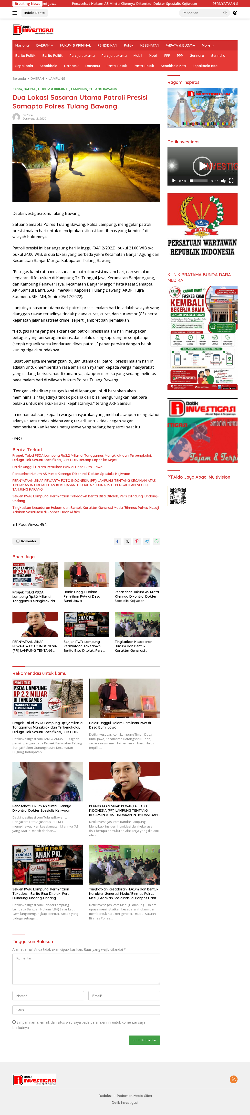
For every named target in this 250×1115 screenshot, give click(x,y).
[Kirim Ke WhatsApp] (156, 541)
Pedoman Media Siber (135, 1096)
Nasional (22, 45)
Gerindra (197, 55)
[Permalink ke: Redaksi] (16, 116)
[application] (202, 166)
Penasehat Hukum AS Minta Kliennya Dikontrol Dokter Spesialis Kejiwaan (88, 3)
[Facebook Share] (117, 541)
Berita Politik (25, 55)
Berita (17, 89)
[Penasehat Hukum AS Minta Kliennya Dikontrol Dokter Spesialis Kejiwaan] (137, 574)
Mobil (138, 55)
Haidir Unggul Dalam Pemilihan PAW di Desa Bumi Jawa (57, 467)
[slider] (199, 180)
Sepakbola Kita (173, 66)
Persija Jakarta (82, 55)
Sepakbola (24, 66)
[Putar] (173, 180)
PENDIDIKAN (107, 45)
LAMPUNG (79, 89)
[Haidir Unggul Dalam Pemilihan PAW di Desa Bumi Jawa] (86, 574)
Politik (129, 45)
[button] (225, 13)
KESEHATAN (149, 45)
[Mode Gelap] (235, 13)
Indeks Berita (34, 13)
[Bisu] (223, 180)
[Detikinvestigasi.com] (33, 29)
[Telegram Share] (146, 541)
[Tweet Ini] (127, 541)
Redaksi (28, 115)
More (206, 45)
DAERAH (43, 45)
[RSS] (234, 1080)
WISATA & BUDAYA (180, 45)
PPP (167, 55)
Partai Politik (117, 66)
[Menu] (15, 13)
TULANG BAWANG (103, 89)
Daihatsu (71, 66)
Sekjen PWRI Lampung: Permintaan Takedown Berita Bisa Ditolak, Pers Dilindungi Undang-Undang (85, 498)
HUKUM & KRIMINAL (75, 45)
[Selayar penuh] (231, 180)
